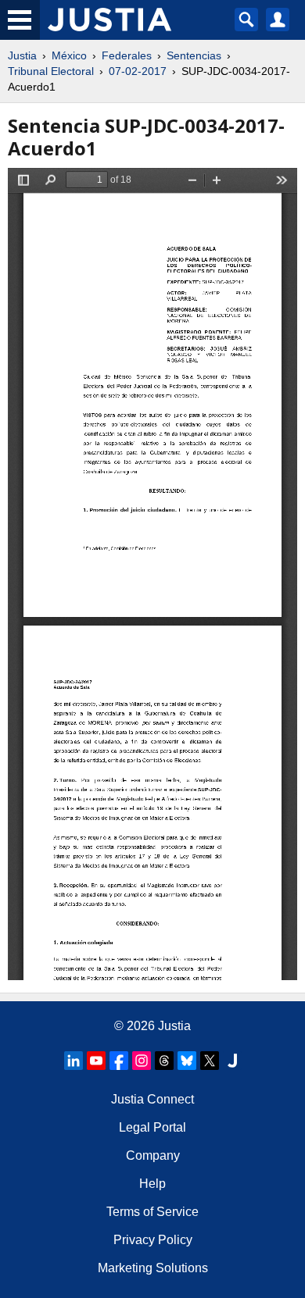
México (69, 55)
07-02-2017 (138, 71)
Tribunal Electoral (51, 71)
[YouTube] (96, 1060)
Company (153, 1155)
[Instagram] (141, 1060)
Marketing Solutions (153, 1268)
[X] (209, 1060)
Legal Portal (152, 1127)
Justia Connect (152, 1099)
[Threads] (164, 1060)
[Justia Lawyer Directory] (232, 1060)
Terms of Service (152, 1211)
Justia (22, 55)
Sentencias (194, 55)
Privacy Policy (152, 1239)
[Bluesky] (187, 1060)
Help (152, 1183)
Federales (127, 55)
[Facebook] (118, 1060)
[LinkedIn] (73, 1060)
